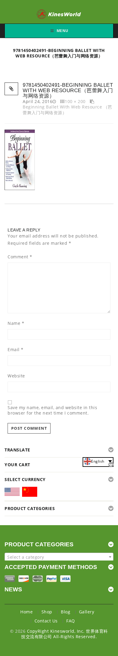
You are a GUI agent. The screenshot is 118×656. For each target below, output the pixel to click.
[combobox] (59, 557)
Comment (20, 257)
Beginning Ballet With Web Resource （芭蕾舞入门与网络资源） (67, 109)
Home (26, 612)
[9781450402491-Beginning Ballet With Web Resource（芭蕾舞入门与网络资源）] (20, 159)
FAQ (70, 621)
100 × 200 (75, 101)
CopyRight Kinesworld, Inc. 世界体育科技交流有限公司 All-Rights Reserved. (64, 633)
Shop (46, 612)
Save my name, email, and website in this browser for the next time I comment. (52, 410)
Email (16, 349)
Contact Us (46, 621)
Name (16, 323)
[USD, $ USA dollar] (12, 494)
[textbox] (59, 557)
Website (16, 376)
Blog (65, 612)
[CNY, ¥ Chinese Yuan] (29, 493)
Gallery (86, 612)
